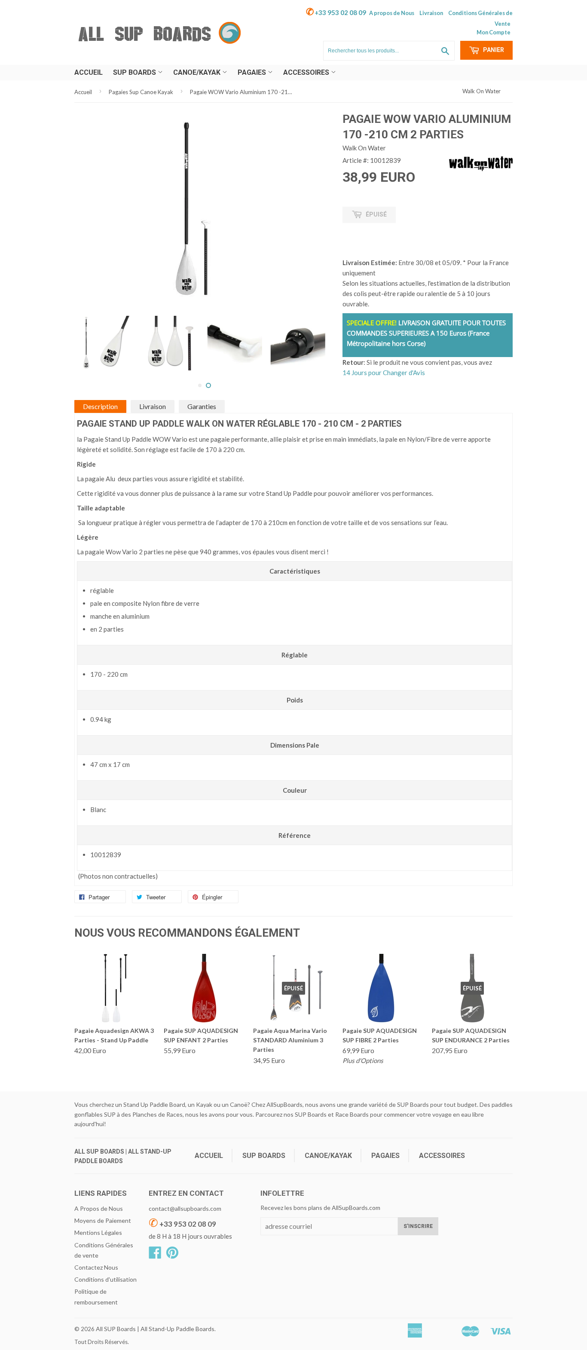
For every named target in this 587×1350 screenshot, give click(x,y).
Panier (493, 49)
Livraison (431, 12)
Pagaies (253, 72)
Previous (88, 322)
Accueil (88, 72)
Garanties (201, 406)
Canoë (239, 1104)
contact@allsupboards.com (185, 1208)
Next (320, 322)
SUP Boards (135, 72)
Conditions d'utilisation (105, 1279)
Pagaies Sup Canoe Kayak (141, 92)
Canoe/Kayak (197, 72)
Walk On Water (481, 91)
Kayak (204, 1104)
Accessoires (307, 72)
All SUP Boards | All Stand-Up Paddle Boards (155, 1328)
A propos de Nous (391, 12)
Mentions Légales (98, 1232)
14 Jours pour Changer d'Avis (383, 372)
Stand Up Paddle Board (154, 1104)
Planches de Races (157, 1114)
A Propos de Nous (98, 1208)
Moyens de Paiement (102, 1220)
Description (100, 406)
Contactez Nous (96, 1267)
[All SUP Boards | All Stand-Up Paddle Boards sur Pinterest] (172, 1255)
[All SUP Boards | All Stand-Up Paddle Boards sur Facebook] (155, 1255)
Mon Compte (494, 32)
